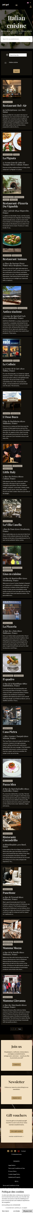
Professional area (16, 1154)
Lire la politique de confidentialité (11, 1205)
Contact (23, 1151)
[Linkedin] (15, 1151)
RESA (16, 1181)
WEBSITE (16, 1161)
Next (19, 1029)
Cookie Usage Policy (14, 1174)
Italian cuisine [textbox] (13, 62)
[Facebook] (8, 1151)
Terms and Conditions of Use (16, 1168)
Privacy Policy (12, 1171)
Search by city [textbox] (14, 55)
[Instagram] (12, 1151)
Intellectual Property (14, 1177)
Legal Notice (11, 1165)
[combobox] (18, 55)
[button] (16, 5)
